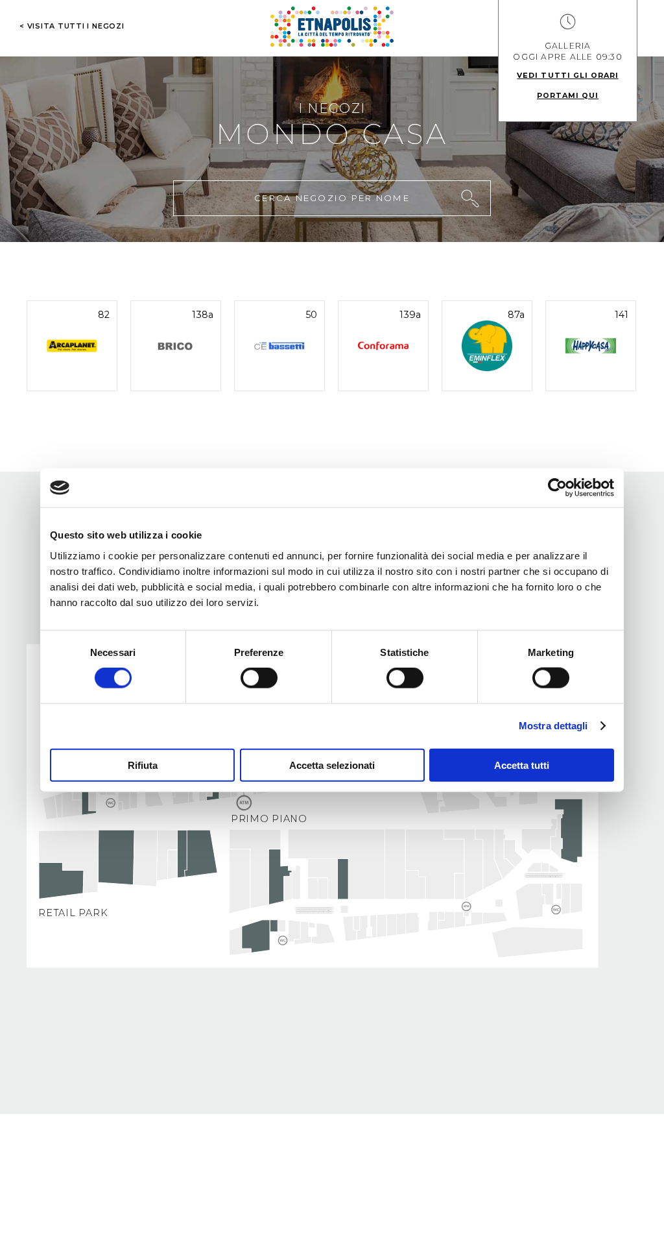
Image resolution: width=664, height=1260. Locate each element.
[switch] (259, 678)
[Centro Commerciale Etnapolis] (332, 26)
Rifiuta (143, 764)
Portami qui (568, 95)
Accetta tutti (521, 764)
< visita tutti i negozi (71, 25)
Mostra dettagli (553, 725)
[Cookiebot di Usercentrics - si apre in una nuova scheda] (557, 488)
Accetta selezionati (332, 764)
